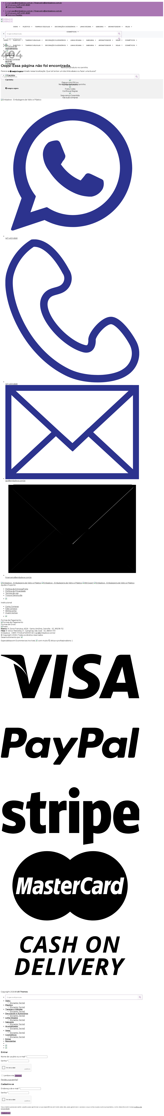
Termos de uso (12, 593)
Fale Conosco (11, 609)
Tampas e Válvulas (14, 1009)
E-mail (33, 3)
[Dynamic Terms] (17, 1003)
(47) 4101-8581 (11, 238)
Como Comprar (12, 606)
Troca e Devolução (13, 595)
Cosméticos (11, 1035)
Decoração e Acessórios (16, 1014)
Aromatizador (11, 1026)
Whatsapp (18, 5)
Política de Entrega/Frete (16, 589)
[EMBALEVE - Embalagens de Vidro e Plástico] (7, 20)
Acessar (18, 1076)
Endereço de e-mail (10, 1088)
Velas (7, 1031)
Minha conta (10, 611)
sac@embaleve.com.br (15, 481)
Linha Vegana (11, 1018)
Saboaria (9, 1022)
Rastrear (14, 7)
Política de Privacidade (15, 591)
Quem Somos (11, 613)
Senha (4, 1061)
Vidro (7, 1001)
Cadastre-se (6, 1113)
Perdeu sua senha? (9, 1080)
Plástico (9, 1005)
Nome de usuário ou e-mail (13, 1057)
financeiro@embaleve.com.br (18, 577)
